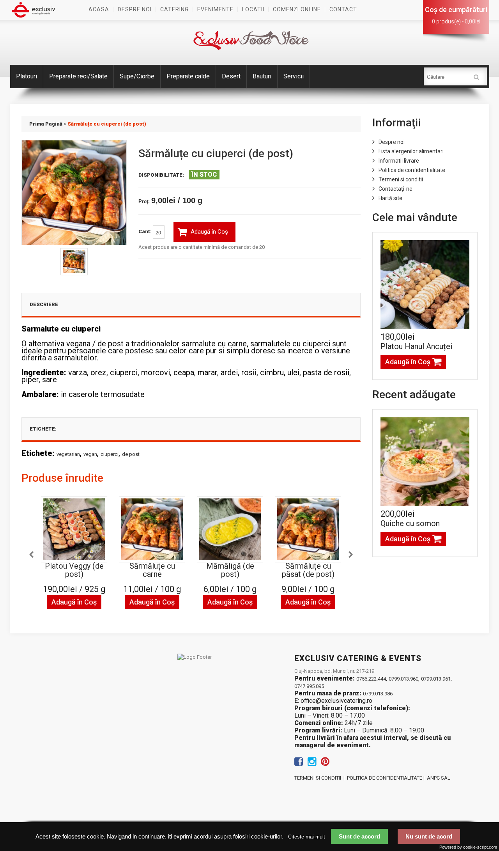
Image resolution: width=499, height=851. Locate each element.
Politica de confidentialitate (412, 170)
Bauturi (262, 76)
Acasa (98, 9)
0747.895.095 (309, 686)
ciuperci (110, 454)
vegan (90, 454)
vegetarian (68, 454)
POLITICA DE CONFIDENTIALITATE (384, 778)
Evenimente (215, 9)
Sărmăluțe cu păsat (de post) (308, 570)
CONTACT (343, 9)
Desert (231, 76)
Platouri (26, 76)
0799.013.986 (378, 694)
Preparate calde (188, 76)
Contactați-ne (395, 189)
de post (131, 454)
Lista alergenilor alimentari (411, 151)
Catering (174, 9)
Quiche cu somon (410, 523)
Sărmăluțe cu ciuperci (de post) (106, 124)
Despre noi (135, 9)
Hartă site (390, 198)
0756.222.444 (371, 679)
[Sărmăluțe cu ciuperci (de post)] (74, 261)
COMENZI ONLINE (297, 9)
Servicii (293, 76)
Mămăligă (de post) (230, 570)
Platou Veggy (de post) (74, 570)
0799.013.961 (436, 679)
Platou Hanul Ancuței (416, 346)
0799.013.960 (403, 679)
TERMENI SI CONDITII (317, 778)
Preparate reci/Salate (78, 76)
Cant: (145, 232)
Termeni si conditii (401, 179)
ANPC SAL (438, 778)
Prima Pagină (45, 124)
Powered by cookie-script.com (468, 847)
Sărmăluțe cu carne (152, 570)
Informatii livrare (399, 161)
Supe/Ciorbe (137, 76)
